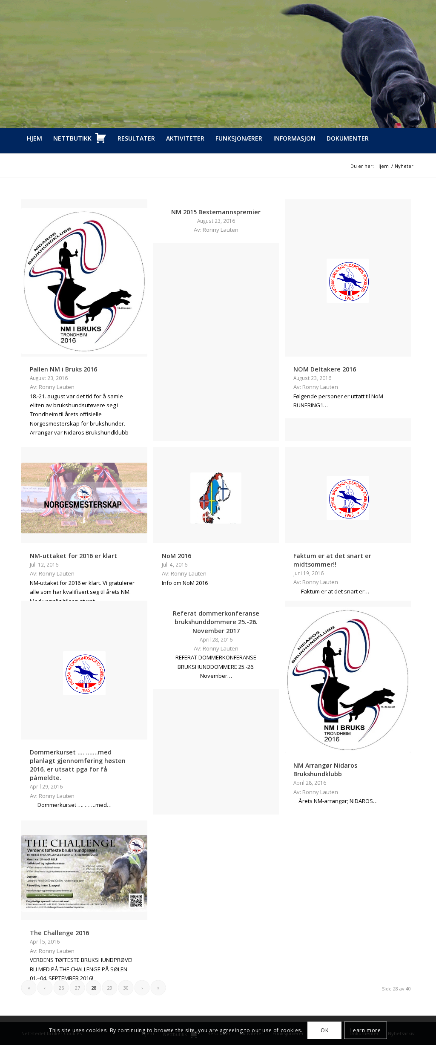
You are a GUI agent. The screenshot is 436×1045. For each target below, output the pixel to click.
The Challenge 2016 (59, 933)
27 (77, 988)
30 (126, 988)
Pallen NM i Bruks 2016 (63, 369)
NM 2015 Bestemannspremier (216, 212)
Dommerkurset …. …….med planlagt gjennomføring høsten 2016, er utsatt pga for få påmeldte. (78, 765)
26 (61, 988)
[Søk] (409, 159)
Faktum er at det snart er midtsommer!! (332, 560)
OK (324, 1030)
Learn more (365, 1030)
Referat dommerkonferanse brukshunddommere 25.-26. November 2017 (216, 621)
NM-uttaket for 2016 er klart (73, 556)
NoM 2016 (176, 556)
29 (109, 988)
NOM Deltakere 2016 (324, 369)
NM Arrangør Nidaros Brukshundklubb (325, 769)
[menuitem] (34, 138)
